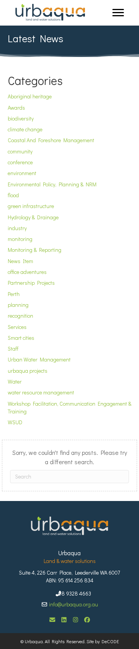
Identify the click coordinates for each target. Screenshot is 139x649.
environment (22, 173)
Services (17, 327)
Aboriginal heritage (30, 96)
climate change (25, 129)
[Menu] (118, 12)
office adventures (27, 271)
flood (13, 195)
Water (15, 381)
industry (17, 228)
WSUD (15, 422)
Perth (14, 294)
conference (20, 162)
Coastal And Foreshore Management (51, 140)
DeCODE (109, 641)
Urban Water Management (39, 359)
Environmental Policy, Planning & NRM (52, 184)
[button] (52, 619)
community (20, 151)
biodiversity (21, 118)
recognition (20, 315)
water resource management (41, 392)
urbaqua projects (27, 370)
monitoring (20, 239)
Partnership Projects (31, 282)
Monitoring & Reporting (34, 249)
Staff (13, 348)
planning (18, 304)
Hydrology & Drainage (33, 217)
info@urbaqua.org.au (73, 604)
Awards (16, 107)
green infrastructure (31, 206)
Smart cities (21, 337)
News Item (20, 261)
